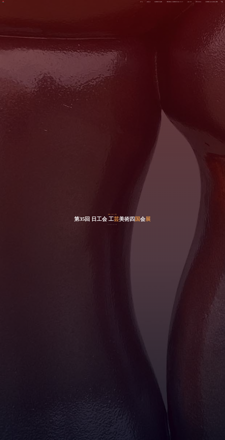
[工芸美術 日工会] (3, 1)
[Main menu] (222, 1)
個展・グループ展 (112, 214)
